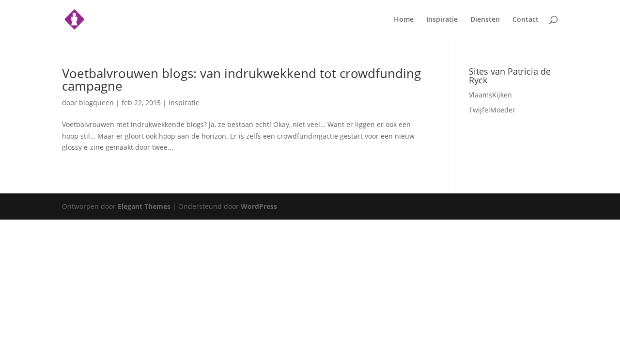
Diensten (485, 20)
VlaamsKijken (490, 94)
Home (404, 20)
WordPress (259, 206)
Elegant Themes (144, 206)
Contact (525, 20)
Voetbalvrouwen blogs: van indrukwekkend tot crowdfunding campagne (241, 79)
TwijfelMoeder (492, 109)
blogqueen (96, 102)
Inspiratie (442, 20)
